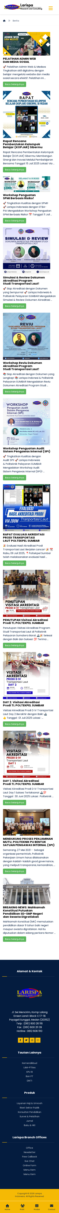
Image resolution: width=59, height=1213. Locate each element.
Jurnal (29, 1120)
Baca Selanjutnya (14, 84)
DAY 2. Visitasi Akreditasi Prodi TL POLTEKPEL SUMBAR (23, 703)
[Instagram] (32, 1040)
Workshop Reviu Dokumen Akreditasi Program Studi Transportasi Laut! (22, 366)
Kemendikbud (29, 1063)
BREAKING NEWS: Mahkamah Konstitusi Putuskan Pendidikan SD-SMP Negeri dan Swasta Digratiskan (24, 912)
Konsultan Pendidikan (29, 1112)
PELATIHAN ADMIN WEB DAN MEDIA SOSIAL (19, 60)
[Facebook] (20, 1040)
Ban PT (29, 1076)
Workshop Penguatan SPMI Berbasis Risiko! (19, 196)
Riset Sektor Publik (29, 1107)
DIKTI (29, 1080)
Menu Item (30, 1169)
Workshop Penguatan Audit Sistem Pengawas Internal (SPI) (26, 449)
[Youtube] (37, 1040)
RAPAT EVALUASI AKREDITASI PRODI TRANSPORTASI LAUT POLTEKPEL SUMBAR (23, 537)
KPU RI (29, 1071)
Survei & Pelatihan (29, 1116)
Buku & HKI (29, 1125)
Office (29, 1147)
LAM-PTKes (30, 1067)
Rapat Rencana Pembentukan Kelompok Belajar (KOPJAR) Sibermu (22, 144)
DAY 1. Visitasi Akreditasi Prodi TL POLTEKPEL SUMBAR (23, 782)
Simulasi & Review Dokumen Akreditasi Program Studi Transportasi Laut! (24, 280)
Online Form (29, 1165)
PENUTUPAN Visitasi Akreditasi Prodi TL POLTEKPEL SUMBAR (25, 621)
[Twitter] (26, 1040)
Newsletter (29, 1152)
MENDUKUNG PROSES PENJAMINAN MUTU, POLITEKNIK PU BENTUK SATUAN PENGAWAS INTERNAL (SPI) (29, 842)
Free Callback (29, 1156)
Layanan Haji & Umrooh (29, 1103)
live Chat (29, 1161)
